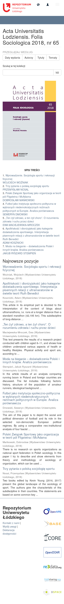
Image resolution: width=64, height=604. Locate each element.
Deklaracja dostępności (9, 531)
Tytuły (41, 57)
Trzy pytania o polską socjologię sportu (29, 468)
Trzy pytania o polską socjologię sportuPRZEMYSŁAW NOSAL (26, 187)
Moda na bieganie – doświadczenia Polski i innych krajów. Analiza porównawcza (31, 360)
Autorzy (29, 57)
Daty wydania (12, 57)
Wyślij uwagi (9, 526)
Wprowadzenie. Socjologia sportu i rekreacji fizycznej (32, 268)
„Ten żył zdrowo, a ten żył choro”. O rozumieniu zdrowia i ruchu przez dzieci (29, 326)
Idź (57, 72)
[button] (38, 4)
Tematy (53, 57)
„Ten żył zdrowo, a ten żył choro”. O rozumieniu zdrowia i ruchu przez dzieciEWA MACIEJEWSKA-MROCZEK (31, 221)
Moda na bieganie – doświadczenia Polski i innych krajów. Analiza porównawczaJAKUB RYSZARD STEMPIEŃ (28, 249)
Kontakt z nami (11, 523)
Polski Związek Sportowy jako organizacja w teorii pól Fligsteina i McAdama (31, 436)
